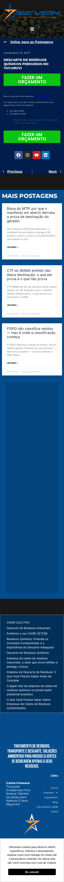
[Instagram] (27, 155)
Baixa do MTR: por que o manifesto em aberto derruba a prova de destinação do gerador (31, 214)
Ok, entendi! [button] (32, 872)
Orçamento (51, 797)
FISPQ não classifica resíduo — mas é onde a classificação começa (31, 333)
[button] (32, 29)
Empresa (48, 792)
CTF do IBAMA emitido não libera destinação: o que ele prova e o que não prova (29, 274)
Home (54, 788)
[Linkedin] (46, 155)
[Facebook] (18, 155)
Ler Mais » (12, 247)
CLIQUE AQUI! (42, 96)
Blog (55, 802)
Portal (54, 811)
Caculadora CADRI (47, 807)
